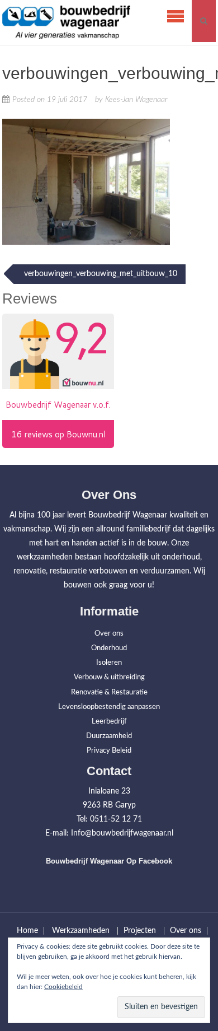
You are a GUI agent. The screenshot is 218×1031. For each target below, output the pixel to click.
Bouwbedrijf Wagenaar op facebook (109, 861)
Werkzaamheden (81, 931)
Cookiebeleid (63, 986)
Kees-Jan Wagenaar (136, 100)
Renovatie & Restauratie (109, 692)
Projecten (140, 931)
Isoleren (109, 662)
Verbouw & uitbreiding (109, 677)
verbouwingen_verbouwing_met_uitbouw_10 (99, 274)
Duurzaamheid (109, 736)
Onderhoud (109, 648)
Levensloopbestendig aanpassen (109, 707)
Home (27, 931)
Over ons (109, 633)
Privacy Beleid (109, 750)
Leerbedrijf (109, 721)
